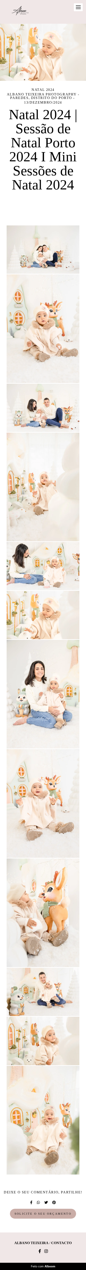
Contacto (61, 1243)
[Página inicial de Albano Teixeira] (20, 11)
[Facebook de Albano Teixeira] (39, 1251)
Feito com (43, 1266)
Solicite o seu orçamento (43, 1213)
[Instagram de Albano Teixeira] (46, 1251)
